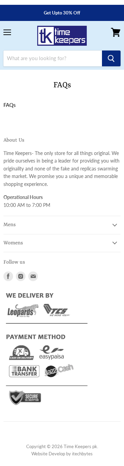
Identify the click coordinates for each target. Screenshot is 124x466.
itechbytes (82, 453)
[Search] (111, 58)
